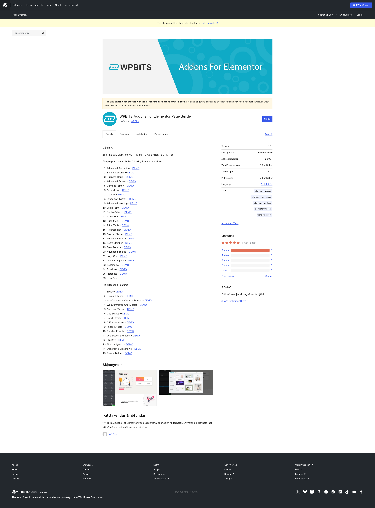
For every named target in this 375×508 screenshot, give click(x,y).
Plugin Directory (19, 14)
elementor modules (262, 203)
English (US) (266, 184)
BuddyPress (302, 478)
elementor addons (263, 191)
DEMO (135, 168)
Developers (159, 474)
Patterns (87, 478)
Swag (228, 478)
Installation (142, 134)
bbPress (300, 474)
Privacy (15, 478)
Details (109, 134)
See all (268, 276)
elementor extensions (261, 197)
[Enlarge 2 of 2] (209, 373)
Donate (229, 474)
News (14, 469)
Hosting (15, 474)
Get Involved (230, 465)
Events (227, 469)
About (15, 465)
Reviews (124, 134)
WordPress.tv (161, 478)
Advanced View (229, 223)
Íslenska (43, 492)
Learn (156, 465)
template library (264, 215)
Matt (298, 469)
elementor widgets (263, 209)
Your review (227, 276)
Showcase (88, 465)
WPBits (135, 121)
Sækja (267, 119)
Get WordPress (361, 5)
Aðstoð (268, 134)
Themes (87, 469)
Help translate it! (210, 23)
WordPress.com (304, 465)
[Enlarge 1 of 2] (152, 373)
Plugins (86, 474)
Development (161, 134)
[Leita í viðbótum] (43, 33)
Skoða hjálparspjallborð (233, 301)
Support (157, 469)
